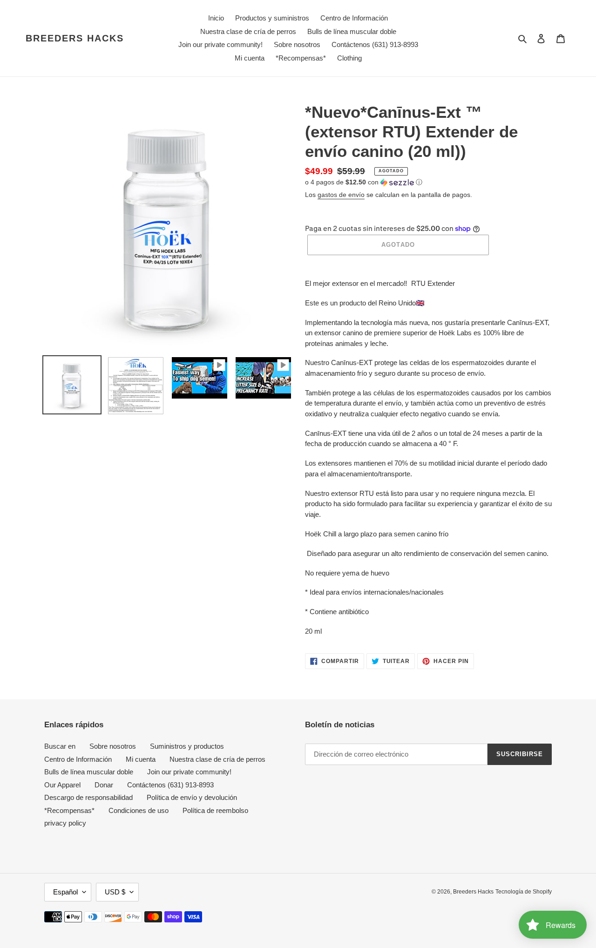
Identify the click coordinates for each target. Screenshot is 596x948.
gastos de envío (341, 194)
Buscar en (59, 746)
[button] (363, 182)
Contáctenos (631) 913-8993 (170, 785)
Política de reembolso (215, 810)
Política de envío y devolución (192, 797)
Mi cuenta (141, 759)
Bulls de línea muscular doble (88, 772)
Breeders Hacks (75, 38)
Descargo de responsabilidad (88, 797)
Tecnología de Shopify (523, 891)
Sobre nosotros (112, 746)
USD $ (115, 892)
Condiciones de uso (138, 810)
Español (65, 892)
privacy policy (65, 823)
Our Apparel (62, 785)
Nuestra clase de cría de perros (217, 759)
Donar (104, 785)
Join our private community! (189, 772)
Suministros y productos (187, 746)
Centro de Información (78, 759)
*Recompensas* (69, 810)
